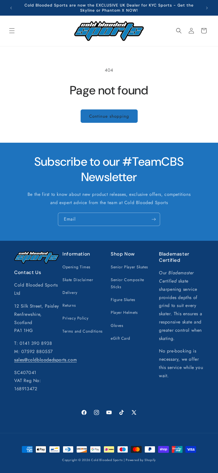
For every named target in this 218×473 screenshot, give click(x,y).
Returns (69, 305)
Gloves (117, 325)
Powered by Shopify (141, 460)
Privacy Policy (75, 318)
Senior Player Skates (129, 267)
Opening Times (76, 267)
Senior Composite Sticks (127, 283)
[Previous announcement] (11, 8)
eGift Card (120, 338)
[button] (12, 30)
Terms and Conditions (82, 331)
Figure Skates (123, 299)
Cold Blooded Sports (106, 460)
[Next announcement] (207, 8)
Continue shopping (109, 116)
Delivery (69, 292)
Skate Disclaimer (77, 280)
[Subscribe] (153, 219)
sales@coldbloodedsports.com (45, 359)
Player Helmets (124, 312)
